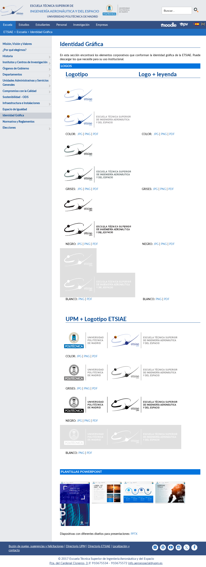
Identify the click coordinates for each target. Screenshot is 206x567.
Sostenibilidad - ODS (16, 97)
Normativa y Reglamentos (18, 121)
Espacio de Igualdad (15, 109)
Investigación (81, 25)
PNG (88, 134)
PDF (95, 134)
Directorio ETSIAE (99, 546)
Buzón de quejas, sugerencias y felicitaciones (36, 546)
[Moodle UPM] (170, 25)
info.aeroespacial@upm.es (145, 563)
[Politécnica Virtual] (184, 24)
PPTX (134, 534)
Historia (8, 56)
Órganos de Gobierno (16, 68)
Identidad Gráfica (41, 32)
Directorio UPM (75, 546)
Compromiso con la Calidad (19, 91)
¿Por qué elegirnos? (14, 50)
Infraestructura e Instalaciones (21, 103)
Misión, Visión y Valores (17, 44)
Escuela (7, 25)
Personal (61, 25)
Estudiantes (43, 25)
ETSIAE (8, 32)
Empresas (102, 25)
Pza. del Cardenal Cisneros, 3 (69, 563)
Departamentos (12, 74)
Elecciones (9, 127)
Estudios (24, 25)
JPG (80, 134)
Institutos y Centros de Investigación (25, 62)
